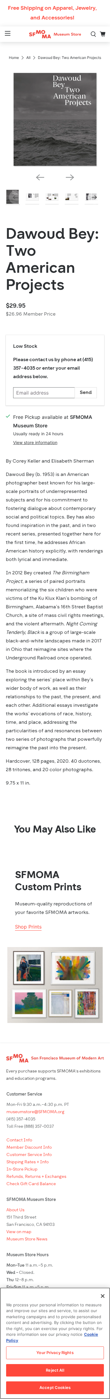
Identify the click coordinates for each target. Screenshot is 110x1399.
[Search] (93, 34)
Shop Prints (28, 927)
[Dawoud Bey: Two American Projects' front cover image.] (55, 119)
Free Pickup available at (52, 421)
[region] (55, 1343)
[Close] (102, 1296)
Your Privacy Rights (54, 1352)
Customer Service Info (29, 1155)
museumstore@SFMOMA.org (35, 1112)
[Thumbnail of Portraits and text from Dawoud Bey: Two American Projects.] (52, 197)
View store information (35, 442)
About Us (15, 1210)
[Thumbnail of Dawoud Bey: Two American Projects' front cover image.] (12, 197)
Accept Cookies (55, 1387)
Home (14, 58)
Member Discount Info (29, 1148)
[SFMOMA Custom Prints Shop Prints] (55, 985)
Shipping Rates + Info (27, 1162)
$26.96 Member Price (31, 314)
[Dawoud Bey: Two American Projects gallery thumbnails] (55, 197)
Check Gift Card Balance (31, 1184)
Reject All (55, 1370)
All (28, 58)
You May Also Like (55, 830)
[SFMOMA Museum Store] (55, 34)
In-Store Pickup (22, 1170)
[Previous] (40, 177)
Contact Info (19, 1140)
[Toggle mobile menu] (7, 34)
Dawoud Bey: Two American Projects (52, 260)
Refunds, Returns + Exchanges (36, 1177)
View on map (18, 1232)
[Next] (70, 177)
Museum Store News (26, 1239)
